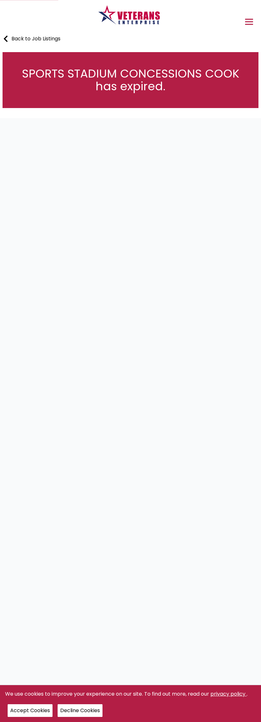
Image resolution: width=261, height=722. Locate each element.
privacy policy (228, 694)
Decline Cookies (80, 710)
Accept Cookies (30, 710)
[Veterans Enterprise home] (130, 16)
